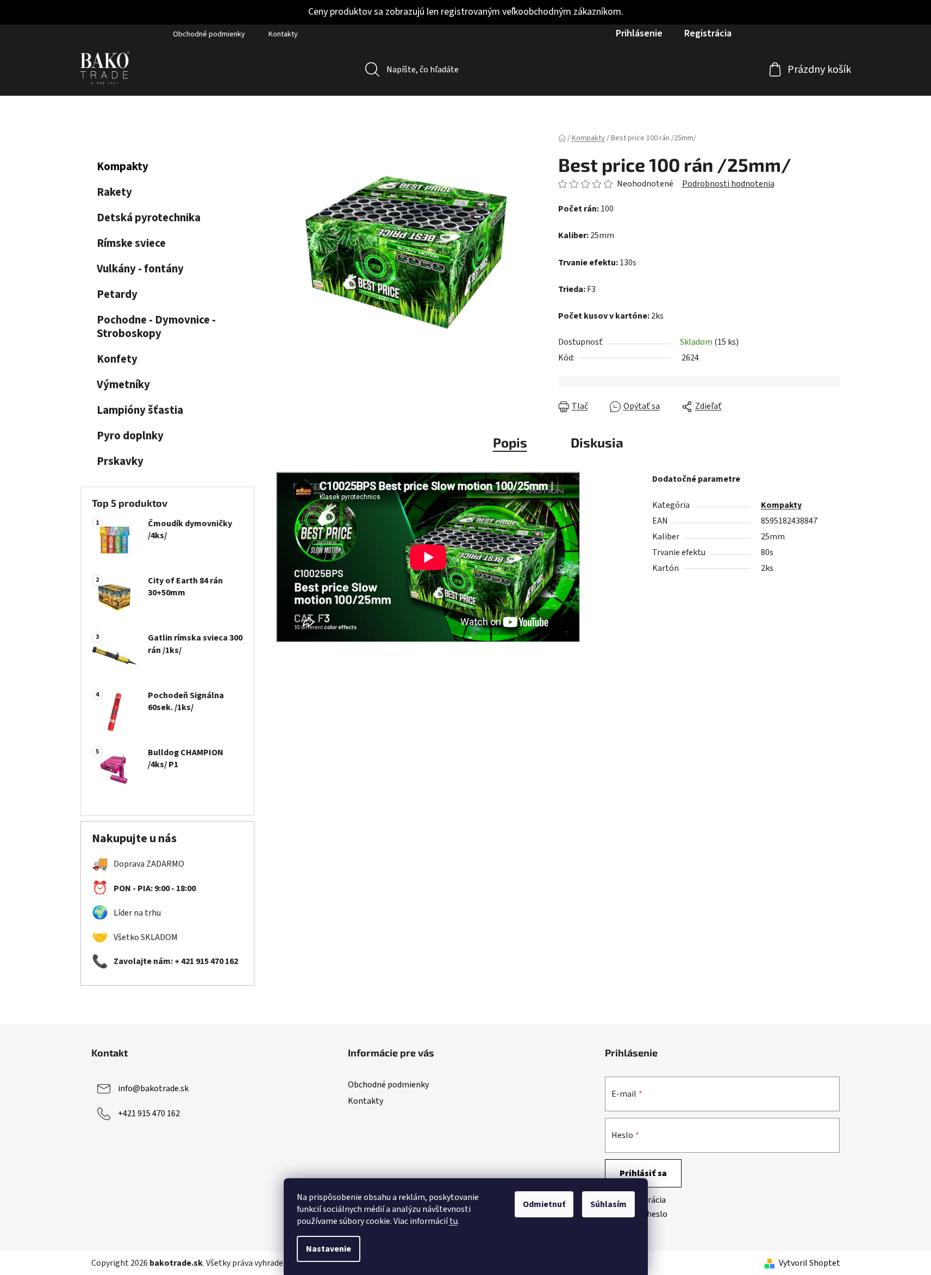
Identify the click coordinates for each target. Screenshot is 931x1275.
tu (453, 1221)
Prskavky (120, 461)
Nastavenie (328, 1249)
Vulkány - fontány (140, 269)
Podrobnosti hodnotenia (728, 184)
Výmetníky (123, 385)
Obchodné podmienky (209, 34)
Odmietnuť (544, 1204)
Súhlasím (608, 1204)
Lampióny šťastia (140, 410)
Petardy (117, 294)
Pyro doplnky (130, 436)
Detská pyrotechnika (149, 218)
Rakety (114, 192)
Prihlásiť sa (643, 1173)
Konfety (117, 359)
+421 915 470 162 (149, 1113)
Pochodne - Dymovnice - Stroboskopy (156, 326)
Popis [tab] (510, 442)
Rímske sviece (131, 243)
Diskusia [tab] (597, 442)
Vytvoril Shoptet (809, 1263)
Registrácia (708, 33)
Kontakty (283, 34)
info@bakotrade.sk (153, 1088)
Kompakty (122, 167)
